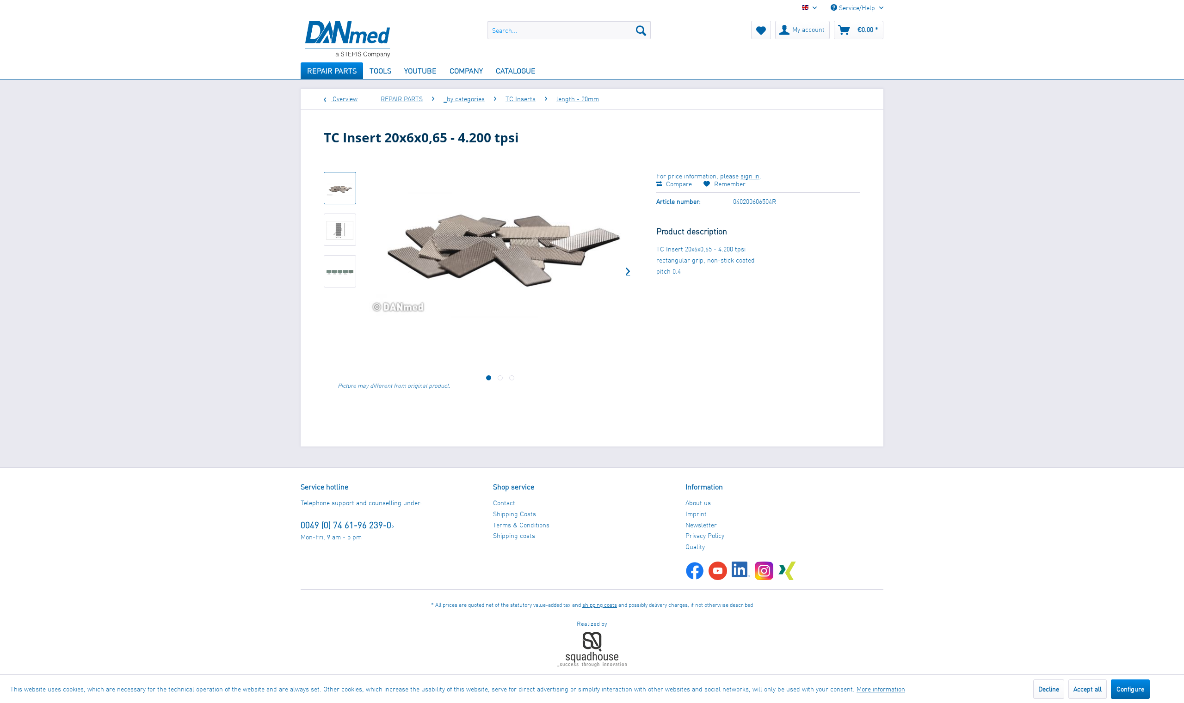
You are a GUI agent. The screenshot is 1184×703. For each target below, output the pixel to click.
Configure (1130, 689)
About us (698, 503)
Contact (504, 503)
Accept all (1087, 689)
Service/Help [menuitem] (857, 8)
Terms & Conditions (521, 525)
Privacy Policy (704, 535)
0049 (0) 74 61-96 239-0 (346, 525)
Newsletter (701, 525)
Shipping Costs (514, 514)
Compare (678, 184)
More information (881, 689)
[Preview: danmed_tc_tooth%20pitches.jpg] (340, 271)
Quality (695, 546)
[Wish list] (761, 30)
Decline (1048, 689)
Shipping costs (514, 535)
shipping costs (599, 604)
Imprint (696, 514)
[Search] (641, 30)
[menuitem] (569, 30)
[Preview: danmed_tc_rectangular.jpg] (340, 230)
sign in (749, 176)
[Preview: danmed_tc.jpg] (340, 188)
